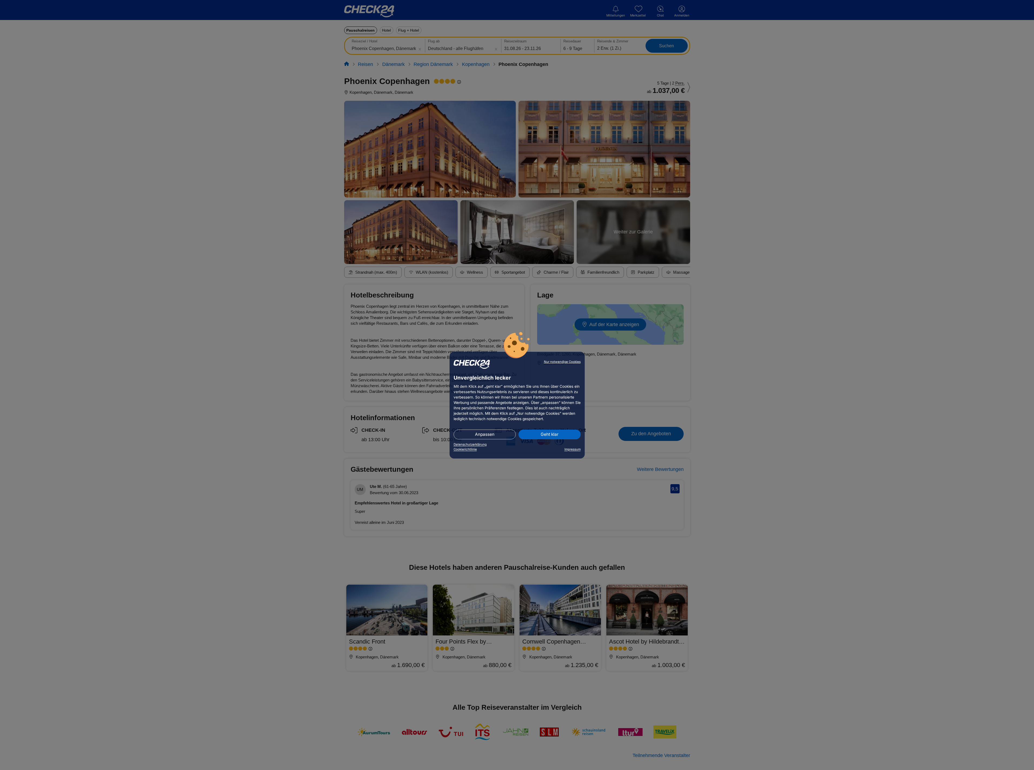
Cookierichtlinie (465, 449)
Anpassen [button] (484, 434)
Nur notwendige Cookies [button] (562, 362)
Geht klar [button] (549, 434)
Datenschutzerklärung (470, 444)
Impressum (572, 449)
